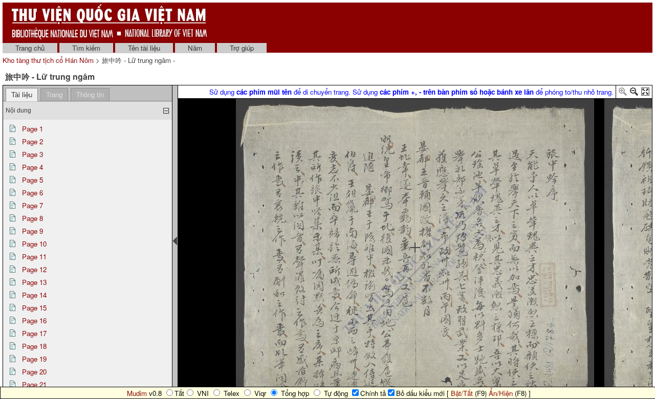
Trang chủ (30, 48)
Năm (195, 48)
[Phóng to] (622, 93)
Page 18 (34, 346)
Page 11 (34, 256)
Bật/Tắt (462, 393)
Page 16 (34, 320)
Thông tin (90, 94)
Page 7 (32, 205)
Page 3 (32, 154)
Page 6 (32, 192)
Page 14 (34, 295)
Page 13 (34, 282)
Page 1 (32, 129)
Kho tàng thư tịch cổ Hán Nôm (49, 60)
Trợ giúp (242, 48)
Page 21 (34, 384)
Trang (54, 94)
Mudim (137, 393)
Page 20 (34, 371)
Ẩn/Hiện (501, 393)
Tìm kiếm (86, 48)
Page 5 (32, 180)
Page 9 (32, 231)
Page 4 (32, 167)
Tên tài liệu (144, 48)
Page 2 (32, 141)
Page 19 (34, 359)
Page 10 (34, 244)
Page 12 (34, 269)
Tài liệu (21, 94)
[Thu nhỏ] (634, 93)
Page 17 (34, 333)
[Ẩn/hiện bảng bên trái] (175, 241)
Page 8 (32, 218)
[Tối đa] (645, 93)
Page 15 (34, 308)
